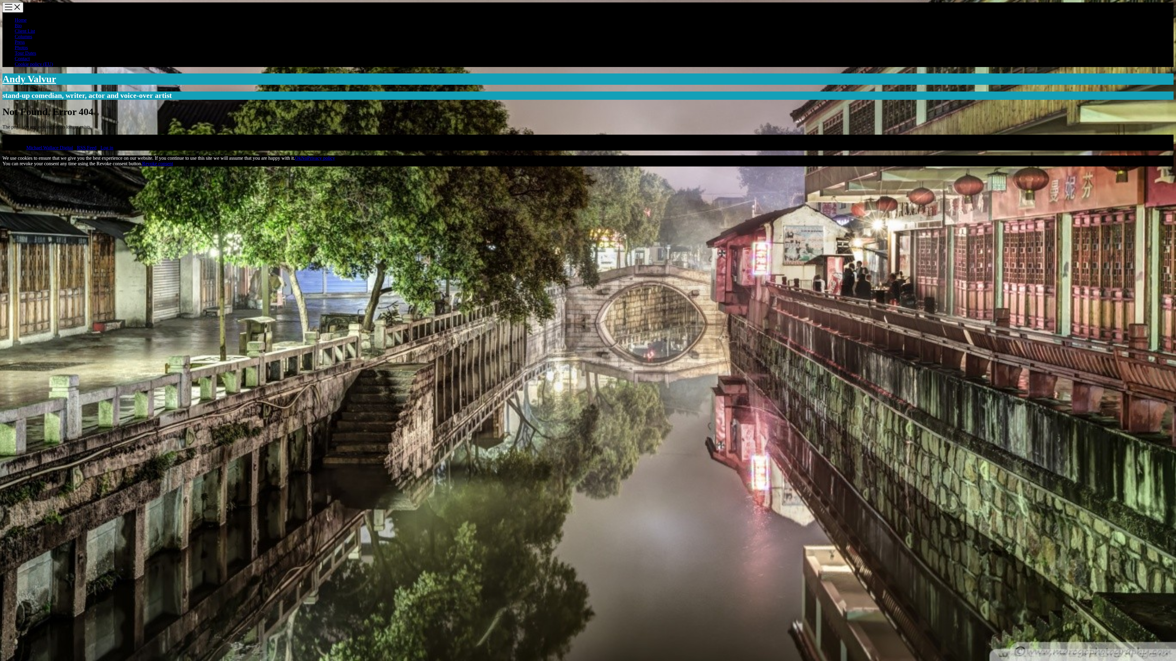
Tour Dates (25, 53)
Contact (22, 58)
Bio (18, 25)
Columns (23, 36)
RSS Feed (86, 147)
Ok (298, 158)
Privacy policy (321, 158)
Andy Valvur (29, 78)
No (304, 158)
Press (20, 42)
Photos (21, 47)
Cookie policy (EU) (34, 64)
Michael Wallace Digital (49, 147)
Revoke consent (157, 163)
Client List (25, 31)
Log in (106, 147)
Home (21, 20)
